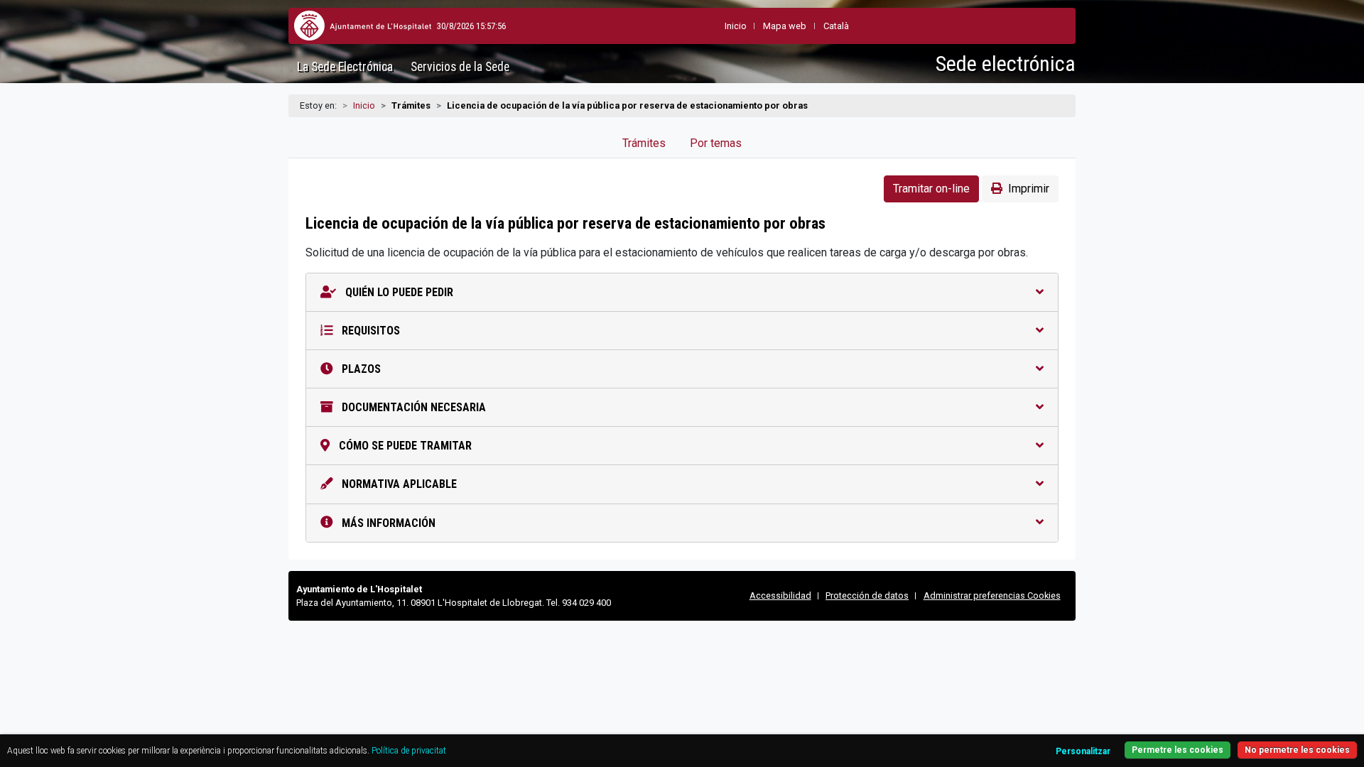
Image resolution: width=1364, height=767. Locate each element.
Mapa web (784, 26)
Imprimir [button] (1028, 188)
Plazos (360, 369)
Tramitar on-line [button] (931, 188)
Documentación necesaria (412, 407)
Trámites (644, 143)
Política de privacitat (409, 751)
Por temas (716, 143)
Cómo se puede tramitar (404, 445)
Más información (387, 523)
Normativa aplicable (398, 484)
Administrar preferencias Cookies (992, 595)
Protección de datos (867, 595)
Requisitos (369, 330)
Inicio (364, 105)
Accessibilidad (780, 595)
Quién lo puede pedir (397, 292)
